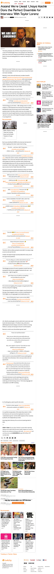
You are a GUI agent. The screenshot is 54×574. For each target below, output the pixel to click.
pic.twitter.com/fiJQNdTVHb (18, 245)
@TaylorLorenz (9, 363)
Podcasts (33, 1)
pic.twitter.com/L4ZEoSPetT (23, 299)
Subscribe (48, 2)
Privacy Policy (40, 566)
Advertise (32, 569)
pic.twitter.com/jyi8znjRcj (18, 234)
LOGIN (43, 2)
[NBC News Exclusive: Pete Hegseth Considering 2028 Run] (18, 536)
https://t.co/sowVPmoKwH (22, 232)
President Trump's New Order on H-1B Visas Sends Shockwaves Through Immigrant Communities (45, 55)
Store (37, 1)
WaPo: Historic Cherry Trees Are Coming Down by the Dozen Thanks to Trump (45, 48)
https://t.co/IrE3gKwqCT (11, 182)
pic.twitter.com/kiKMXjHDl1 (18, 208)
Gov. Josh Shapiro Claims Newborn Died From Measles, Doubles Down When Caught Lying (29, 545)
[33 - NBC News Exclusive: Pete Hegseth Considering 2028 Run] (39, 110)
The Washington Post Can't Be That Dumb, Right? (44, 61)
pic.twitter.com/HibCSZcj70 (23, 182)
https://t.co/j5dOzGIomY (18, 349)
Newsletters (47, 566)
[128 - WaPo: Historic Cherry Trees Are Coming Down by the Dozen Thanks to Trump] (45, 118)
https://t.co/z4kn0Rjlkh (24, 405)
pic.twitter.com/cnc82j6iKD (18, 149)
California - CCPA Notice (41, 568)
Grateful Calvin (7, 17)
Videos (28, 1)
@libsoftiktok (16, 206)
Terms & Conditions (34, 571)
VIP (31, 566)
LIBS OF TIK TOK (15, 440)
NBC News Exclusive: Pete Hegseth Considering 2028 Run (17, 543)
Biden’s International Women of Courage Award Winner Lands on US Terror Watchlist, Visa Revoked (47, 95)
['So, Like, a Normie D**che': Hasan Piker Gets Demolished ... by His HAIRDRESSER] (18, 515)
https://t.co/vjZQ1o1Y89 (24, 372)
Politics (16, 1)
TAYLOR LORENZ (22, 440)
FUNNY (11, 440)
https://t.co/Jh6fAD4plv (18, 279)
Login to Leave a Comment (18, 502)
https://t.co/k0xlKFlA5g (23, 175)
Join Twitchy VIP (27, 431)
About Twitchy (33, 568)
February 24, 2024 (25, 102)
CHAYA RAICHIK (5, 440)
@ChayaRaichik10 (21, 180)
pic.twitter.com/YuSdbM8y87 (18, 191)
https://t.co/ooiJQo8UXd (18, 200)
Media (20, 1)
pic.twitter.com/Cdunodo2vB (20, 101)
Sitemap (39, 569)
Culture (24, 1)
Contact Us (40, 571)
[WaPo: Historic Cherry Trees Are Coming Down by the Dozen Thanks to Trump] (10, 125)
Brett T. (4, 138)
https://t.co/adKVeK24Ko (18, 243)
